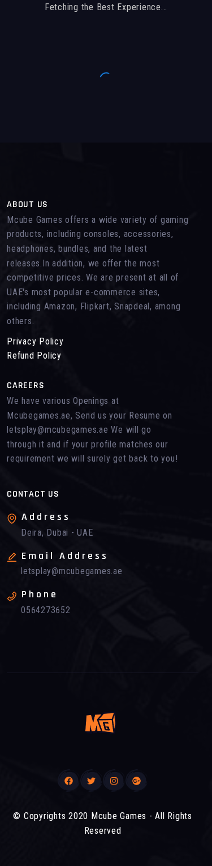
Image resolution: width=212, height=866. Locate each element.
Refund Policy (34, 355)
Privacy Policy (35, 341)
